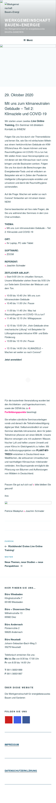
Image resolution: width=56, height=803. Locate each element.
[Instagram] (17, 720)
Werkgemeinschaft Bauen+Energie (28, 22)
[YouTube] (8, 720)
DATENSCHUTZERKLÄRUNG (21, 770)
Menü (30, 40)
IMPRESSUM (12, 744)
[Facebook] (26, 720)
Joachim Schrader (16, 265)
